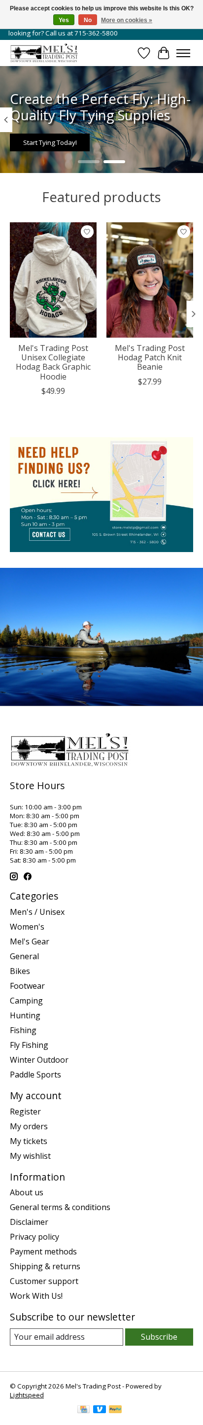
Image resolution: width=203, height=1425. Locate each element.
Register (25, 1111)
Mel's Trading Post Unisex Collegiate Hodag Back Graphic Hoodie (53, 362)
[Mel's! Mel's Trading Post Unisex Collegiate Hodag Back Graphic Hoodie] (53, 280)
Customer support (44, 1281)
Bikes (20, 971)
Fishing (23, 1030)
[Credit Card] (83, 1410)
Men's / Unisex (37, 911)
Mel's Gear (29, 941)
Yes (64, 20)
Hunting (25, 1015)
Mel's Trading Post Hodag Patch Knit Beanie (150, 357)
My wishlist (30, 1155)
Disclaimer (29, 1221)
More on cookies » (126, 20)
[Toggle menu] (183, 53)
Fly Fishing (29, 1045)
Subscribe (159, 1336)
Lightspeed (27, 1394)
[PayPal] (115, 1410)
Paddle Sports (35, 1074)
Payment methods (43, 1251)
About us (26, 1192)
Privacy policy (34, 1236)
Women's (27, 926)
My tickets (28, 1141)
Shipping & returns (45, 1266)
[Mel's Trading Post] (44, 53)
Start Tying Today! (50, 143)
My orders (29, 1126)
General (24, 956)
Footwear (27, 985)
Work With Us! (36, 1295)
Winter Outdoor (39, 1059)
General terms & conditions (60, 1207)
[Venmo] (99, 1410)
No (88, 20)
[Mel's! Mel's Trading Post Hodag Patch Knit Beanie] (149, 280)
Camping (26, 1000)
